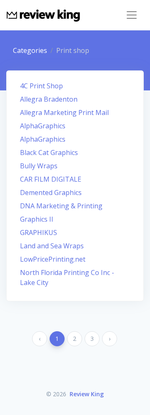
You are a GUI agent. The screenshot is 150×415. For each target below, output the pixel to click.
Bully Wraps (39, 165)
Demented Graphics (51, 192)
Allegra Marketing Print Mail (64, 112)
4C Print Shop (41, 85)
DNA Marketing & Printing (61, 205)
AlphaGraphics (42, 125)
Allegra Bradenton (49, 99)
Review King (87, 394)
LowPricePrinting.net (52, 259)
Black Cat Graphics (49, 152)
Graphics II (36, 219)
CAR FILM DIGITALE (50, 179)
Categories (30, 50)
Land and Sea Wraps (52, 245)
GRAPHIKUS (38, 232)
